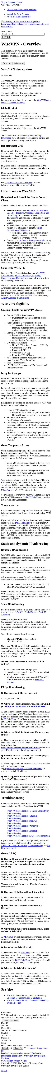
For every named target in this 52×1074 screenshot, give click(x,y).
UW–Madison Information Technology (22, 1054)
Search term (6, 31)
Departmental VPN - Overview (18, 182)
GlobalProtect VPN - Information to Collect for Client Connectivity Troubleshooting (23, 844)
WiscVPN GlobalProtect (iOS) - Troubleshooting (28, 836)
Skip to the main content (11, 2)
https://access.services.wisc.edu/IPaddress (25, 706)
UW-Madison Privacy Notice (14, 1061)
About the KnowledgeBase (19, 17)
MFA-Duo (8, 937)
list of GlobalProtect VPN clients (24, 229)
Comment (31, 1048)
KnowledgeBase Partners (18, 14)
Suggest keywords (10, 1020)
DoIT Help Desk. (23, 960)
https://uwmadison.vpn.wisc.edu (31, 240)
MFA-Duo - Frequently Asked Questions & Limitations (25, 296)
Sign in (4, 1070)
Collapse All (19, 63)
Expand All (6, 63)
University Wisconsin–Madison (21, 9)
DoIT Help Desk (33, 497)
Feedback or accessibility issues (15, 1053)
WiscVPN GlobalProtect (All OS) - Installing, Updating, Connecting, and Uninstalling (28, 213)
